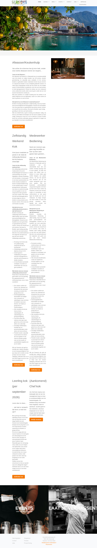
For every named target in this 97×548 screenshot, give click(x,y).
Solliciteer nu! (18, 126)
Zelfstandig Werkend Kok (19, 141)
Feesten (26, 540)
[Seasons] (19, 3)
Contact (14, 540)
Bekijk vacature (36, 419)
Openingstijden (16, 538)
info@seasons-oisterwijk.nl (49, 542)
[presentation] (2, 531)
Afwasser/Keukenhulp (26, 62)
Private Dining (28, 543)
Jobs (13, 543)
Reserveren (49, 544)
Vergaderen (27, 538)
